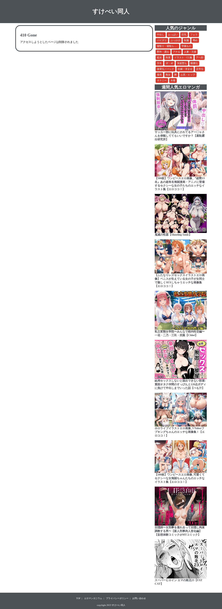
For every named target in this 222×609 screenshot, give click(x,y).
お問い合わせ (139, 598)
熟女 (168, 74)
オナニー (162, 80)
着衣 (159, 74)
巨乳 (184, 34)
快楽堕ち (182, 63)
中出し (160, 34)
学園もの (186, 46)
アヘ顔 (199, 57)
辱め (195, 40)
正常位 (199, 69)
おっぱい (173, 34)
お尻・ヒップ (188, 74)
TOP (78, 598)
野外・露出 (163, 52)
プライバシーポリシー (117, 598)
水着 (172, 80)
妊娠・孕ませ (185, 69)
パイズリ (162, 40)
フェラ (194, 34)
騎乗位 (194, 63)
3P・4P (169, 63)
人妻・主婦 (190, 52)
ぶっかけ (175, 40)
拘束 (168, 57)
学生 (159, 63)
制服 (186, 40)
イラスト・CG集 (183, 57)
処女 (159, 57)
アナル (176, 52)
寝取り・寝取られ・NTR (170, 46)
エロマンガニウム (93, 598)
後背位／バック (165, 69)
